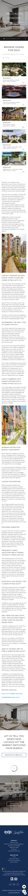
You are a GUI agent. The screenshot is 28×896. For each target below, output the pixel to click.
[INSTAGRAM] (10, 884)
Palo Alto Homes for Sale (12, 693)
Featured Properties (14, 860)
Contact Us (14, 803)
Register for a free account (15, 755)
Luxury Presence (14, 892)
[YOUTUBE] (14, 884)
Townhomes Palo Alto (11, 697)
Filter (7, 58)
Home (14, 856)
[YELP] (17, 884)
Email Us (14, 849)
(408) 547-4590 (14, 847)
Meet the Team (14, 858)
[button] (25, 39)
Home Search (14, 862)
